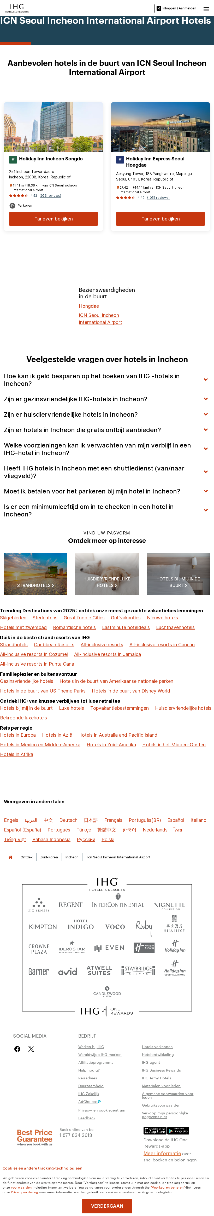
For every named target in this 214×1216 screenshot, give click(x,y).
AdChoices (88, 1101)
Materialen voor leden (161, 1085)
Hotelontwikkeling (158, 1054)
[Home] (10, 857)
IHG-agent (151, 1062)
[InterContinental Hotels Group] (17, 8)
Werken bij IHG (91, 1046)
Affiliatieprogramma (96, 1062)
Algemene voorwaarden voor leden (167, 1095)
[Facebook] (18, 1049)
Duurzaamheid (91, 1085)
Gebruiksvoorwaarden (161, 1105)
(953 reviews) (50, 195)
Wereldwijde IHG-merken (100, 1054)
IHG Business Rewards (161, 1070)
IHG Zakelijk (88, 1093)
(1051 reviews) (158, 198)
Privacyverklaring (24, 1191)
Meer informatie (162, 1152)
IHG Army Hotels (156, 1077)
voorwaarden (21, 1187)
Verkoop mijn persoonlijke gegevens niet (165, 1114)
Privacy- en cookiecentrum (101, 1110)
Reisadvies (87, 1077)
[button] (206, 8)
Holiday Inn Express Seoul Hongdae (155, 161)
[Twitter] (31, 1049)
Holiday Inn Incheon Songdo (51, 158)
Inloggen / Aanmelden (179, 8)
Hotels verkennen (157, 1046)
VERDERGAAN (107, 1206)
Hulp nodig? (89, 1070)
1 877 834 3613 (76, 1135)
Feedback (86, 1117)
